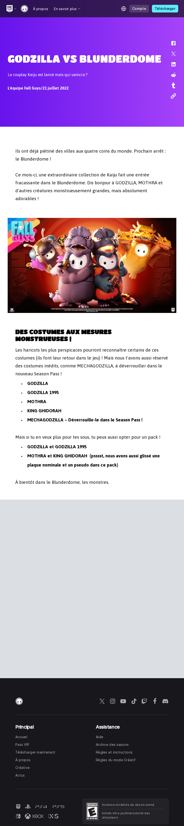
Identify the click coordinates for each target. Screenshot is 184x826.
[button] (170, 45)
